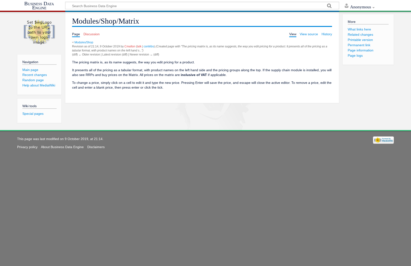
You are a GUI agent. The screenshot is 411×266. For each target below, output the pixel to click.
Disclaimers (96, 147)
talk (139, 46)
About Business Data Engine (62, 147)
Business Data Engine (39, 6)
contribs (149, 46)
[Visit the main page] (39, 32)
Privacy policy (27, 147)
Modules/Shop (83, 42)
